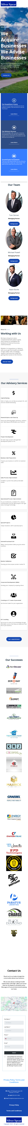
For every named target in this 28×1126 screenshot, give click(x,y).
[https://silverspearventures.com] (14, 1120)
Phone (6, 1035)
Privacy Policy (9, 1080)
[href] (14, 1004)
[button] (26, 4)
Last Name (7, 1027)
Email (6, 1043)
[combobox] (6, 1039)
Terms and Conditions (16, 1081)
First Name (7, 1019)
